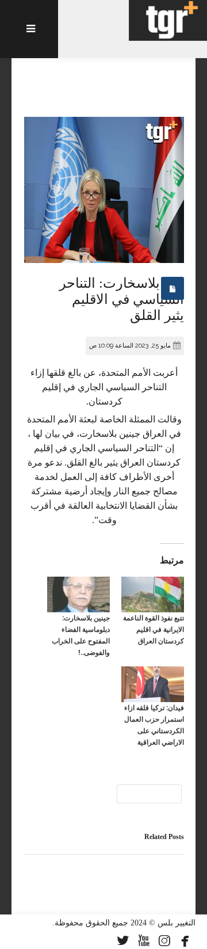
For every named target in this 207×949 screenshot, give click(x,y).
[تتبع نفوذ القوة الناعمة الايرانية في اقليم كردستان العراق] (152, 594)
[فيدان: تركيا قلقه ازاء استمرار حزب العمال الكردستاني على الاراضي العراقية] (152, 684)
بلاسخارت (149, 793)
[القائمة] (29, 29)
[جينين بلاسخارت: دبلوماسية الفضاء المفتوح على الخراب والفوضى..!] (78, 594)
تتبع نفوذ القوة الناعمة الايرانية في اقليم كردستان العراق (153, 629)
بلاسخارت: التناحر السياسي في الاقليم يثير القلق (121, 299)
